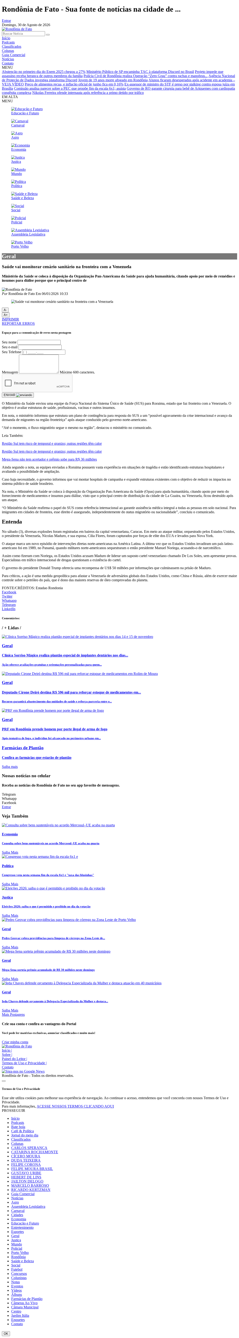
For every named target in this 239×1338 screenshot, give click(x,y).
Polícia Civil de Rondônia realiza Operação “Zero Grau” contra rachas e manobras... (146, 76)
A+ (6, 315)
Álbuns (16, 1295)
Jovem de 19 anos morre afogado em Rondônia (113, 80)
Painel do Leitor (14, 1059)
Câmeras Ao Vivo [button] (24, 1303)
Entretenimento (22, 1227)
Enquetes (18, 1320)
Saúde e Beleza (22, 1261)
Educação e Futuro (25, 1223)
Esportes (17, 1232)
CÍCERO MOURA (25, 1156)
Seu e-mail (10, 347)
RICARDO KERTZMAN (30, 1190)
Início (6, 38)
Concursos (19, 1274)
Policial (16, 1248)
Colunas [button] (17, 1144)
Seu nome (9, 342)
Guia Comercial (13, 55)
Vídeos (16, 1290)
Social (15, 1265)
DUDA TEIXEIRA (26, 1160)
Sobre (7, 1055)
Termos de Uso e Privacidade (24, 1063)
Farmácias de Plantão (26, 1299)
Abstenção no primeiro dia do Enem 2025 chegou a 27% (43, 72)
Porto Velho (20, 1253)
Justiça (16, 1240)
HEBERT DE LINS (26, 1177)
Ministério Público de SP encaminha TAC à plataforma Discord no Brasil (140, 72)
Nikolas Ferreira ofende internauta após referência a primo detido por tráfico (88, 93)
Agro (15, 1202)
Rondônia (18, 1257)
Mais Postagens (13, 1014)
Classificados (11, 46)
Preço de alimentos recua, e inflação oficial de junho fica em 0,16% (74, 84)
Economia (18, 1219)
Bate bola (18, 1127)
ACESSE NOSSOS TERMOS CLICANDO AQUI (75, 1106)
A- (5, 310)
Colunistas (19, 1278)
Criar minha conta (15, 1042)
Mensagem (10, 372)
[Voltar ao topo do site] (4, 1081)
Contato (8, 63)
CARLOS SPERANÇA (29, 1148)
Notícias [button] (17, 1198)
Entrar (6, 21)
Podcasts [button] (17, 1123)
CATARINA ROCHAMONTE (34, 1152)
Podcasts (8, 42)
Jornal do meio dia (24, 1135)
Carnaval (18, 1211)
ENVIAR (10, 395)
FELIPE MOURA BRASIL (32, 1169)
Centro (16, 1311)
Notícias (8, 59)
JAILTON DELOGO (27, 1181)
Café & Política (22, 1131)
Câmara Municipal (25, 1307)
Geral (15, 1236)
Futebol (16, 1269)
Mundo (16, 1244)
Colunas (8, 51)
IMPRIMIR (10, 319)
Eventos (17, 1286)
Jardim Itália (20, 1315)
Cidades (17, 1215)
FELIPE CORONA (26, 1165)
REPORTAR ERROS (18, 323)
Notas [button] (15, 1282)
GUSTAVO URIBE (26, 1173)
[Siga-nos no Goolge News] (23, 1071)
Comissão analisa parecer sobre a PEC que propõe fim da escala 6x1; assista (70, 88)
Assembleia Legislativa (28, 1206)
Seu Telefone (11, 352)
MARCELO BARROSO (30, 1185)
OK (6, 1333)
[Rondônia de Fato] (17, 29)
